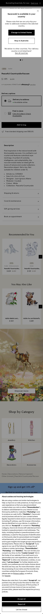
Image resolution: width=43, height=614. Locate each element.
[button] (38, 11)
